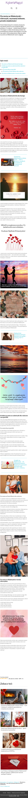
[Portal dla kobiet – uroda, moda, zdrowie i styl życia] (14, 3)
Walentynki (16, 782)
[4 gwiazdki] (5, 678)
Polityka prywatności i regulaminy (18, 792)
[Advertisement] (14, 46)
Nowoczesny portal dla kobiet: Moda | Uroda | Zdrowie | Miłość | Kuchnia (14, 795)
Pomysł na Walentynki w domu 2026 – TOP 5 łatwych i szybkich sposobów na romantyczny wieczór (20, 161)
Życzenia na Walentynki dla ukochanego (12, 64)
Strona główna (3, 782)
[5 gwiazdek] (7, 678)
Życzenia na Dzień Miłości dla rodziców (13, 71)
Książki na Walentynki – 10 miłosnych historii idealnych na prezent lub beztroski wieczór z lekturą (20, 464)
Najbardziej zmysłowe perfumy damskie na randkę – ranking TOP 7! (20, 335)
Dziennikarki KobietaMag (5, 13)
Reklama (9, 792)
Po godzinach (10, 782)
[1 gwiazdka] (1, 678)
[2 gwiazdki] (2, 678)
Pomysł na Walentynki (5, 786)
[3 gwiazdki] (4, 678)
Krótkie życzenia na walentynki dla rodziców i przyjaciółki (13, 66)
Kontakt (4, 792)
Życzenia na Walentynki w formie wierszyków (13, 73)
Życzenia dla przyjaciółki (9, 69)
